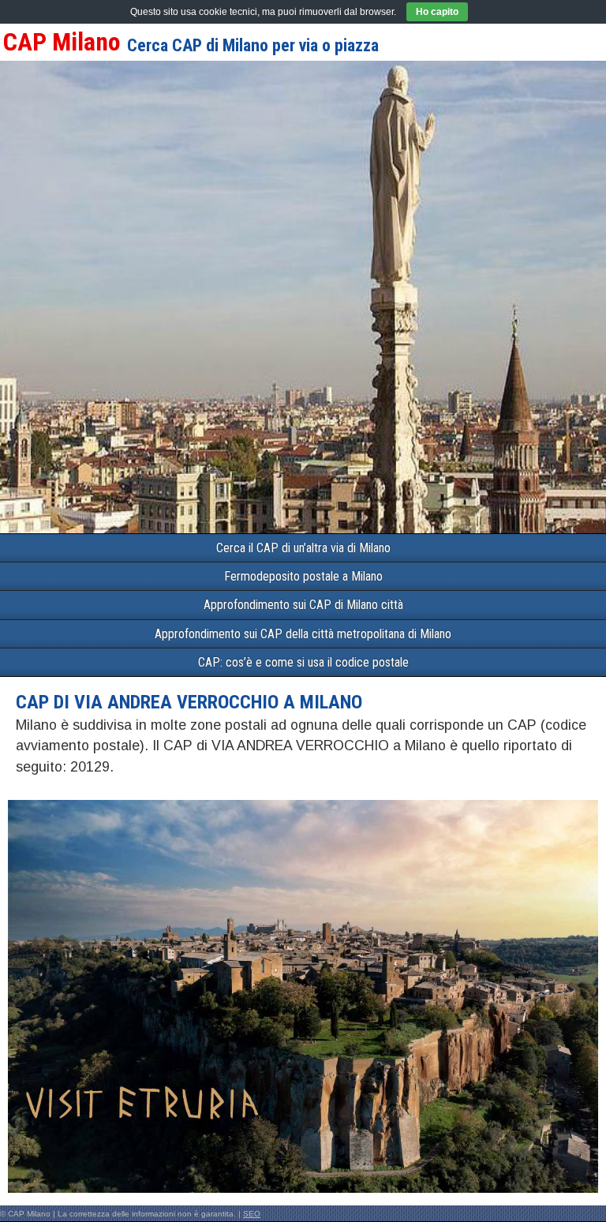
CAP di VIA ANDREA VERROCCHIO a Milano (189, 702)
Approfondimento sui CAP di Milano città (303, 604)
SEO (251, 1213)
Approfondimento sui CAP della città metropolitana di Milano (303, 633)
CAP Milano (62, 42)
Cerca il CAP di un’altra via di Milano (303, 547)
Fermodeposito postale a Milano (303, 576)
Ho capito (437, 11)
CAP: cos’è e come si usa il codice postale (303, 662)
